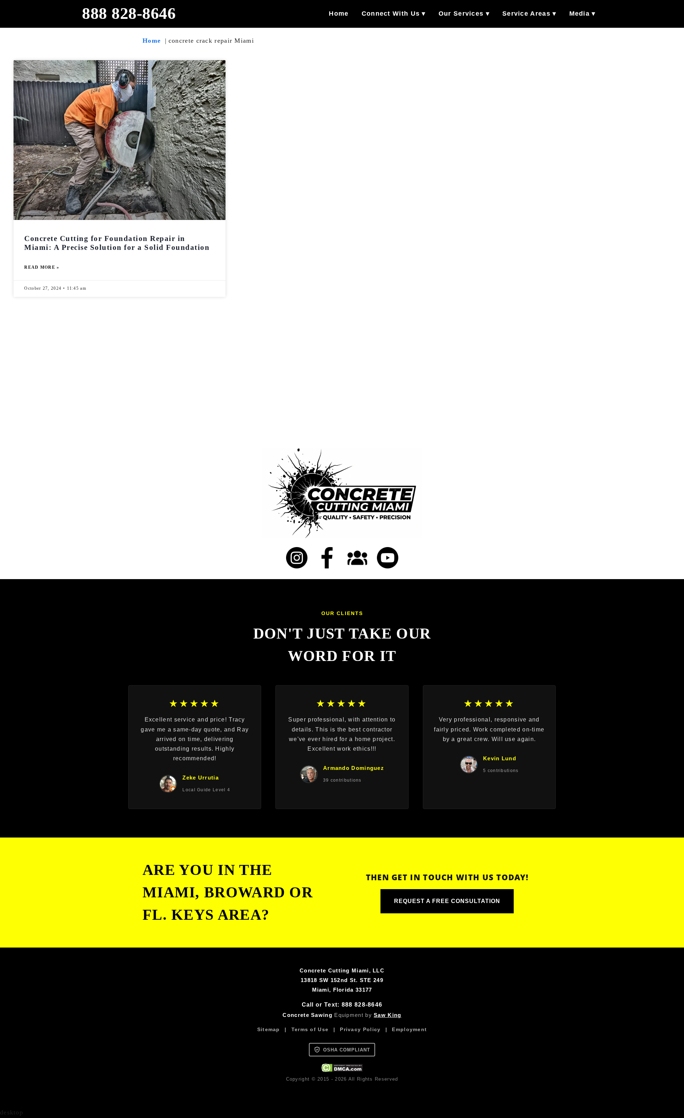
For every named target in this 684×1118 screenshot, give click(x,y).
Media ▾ (582, 13)
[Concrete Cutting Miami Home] (342, 493)
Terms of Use (310, 1029)
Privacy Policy (360, 1029)
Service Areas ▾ (529, 13)
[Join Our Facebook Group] (357, 557)
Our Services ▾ (464, 13)
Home (338, 13)
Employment (409, 1029)
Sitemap (268, 1029)
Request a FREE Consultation (447, 901)
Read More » (41, 267)
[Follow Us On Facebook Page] (327, 557)
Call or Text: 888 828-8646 (342, 1005)
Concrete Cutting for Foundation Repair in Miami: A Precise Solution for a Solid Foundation (116, 243)
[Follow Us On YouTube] (387, 557)
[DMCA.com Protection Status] (341, 1070)
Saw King (387, 1015)
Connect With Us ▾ (394, 13)
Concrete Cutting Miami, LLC (342, 970)
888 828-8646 (129, 13)
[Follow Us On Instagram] (296, 557)
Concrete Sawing (307, 1015)
